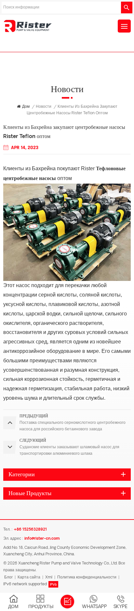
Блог (8, 577)
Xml (48, 577)
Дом (26, 107)
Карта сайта (29, 577)
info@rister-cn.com (42, 539)
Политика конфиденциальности (86, 577)
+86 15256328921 (30, 530)
